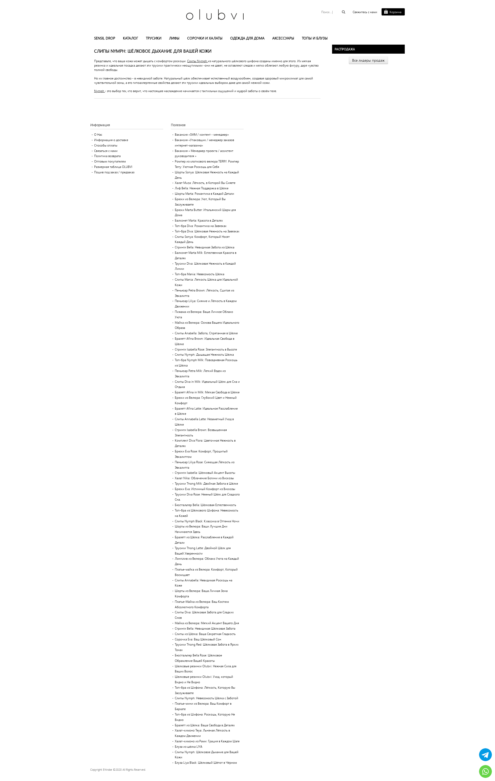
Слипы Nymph (197, 61)
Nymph (99, 91)
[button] (104, 38)
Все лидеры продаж (368, 60)
